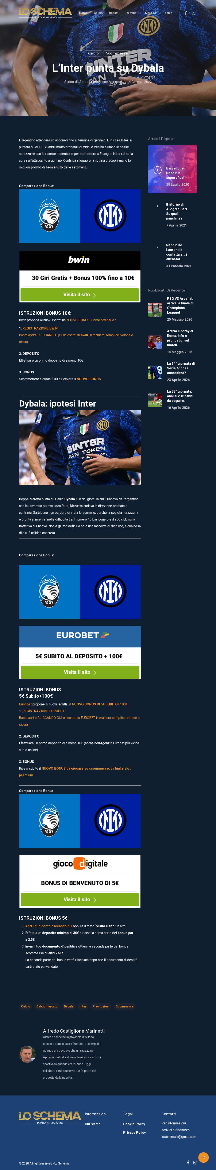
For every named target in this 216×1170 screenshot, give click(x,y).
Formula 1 (132, 12)
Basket (113, 12)
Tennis (167, 12)
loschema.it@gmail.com (178, 1137)
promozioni (101, 1006)
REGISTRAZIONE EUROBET (44, 711)
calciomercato (47, 1006)
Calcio (98, 12)
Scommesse (117, 53)
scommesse (125, 1006)
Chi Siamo (93, 1124)
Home (83, 12)
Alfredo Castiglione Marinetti (100, 82)
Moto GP (151, 12)
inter (83, 1006)
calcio (25, 1006)
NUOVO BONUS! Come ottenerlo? (91, 320)
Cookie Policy (134, 1124)
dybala (68, 1006)
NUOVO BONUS (89, 379)
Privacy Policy (134, 1133)
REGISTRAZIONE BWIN (40, 328)
